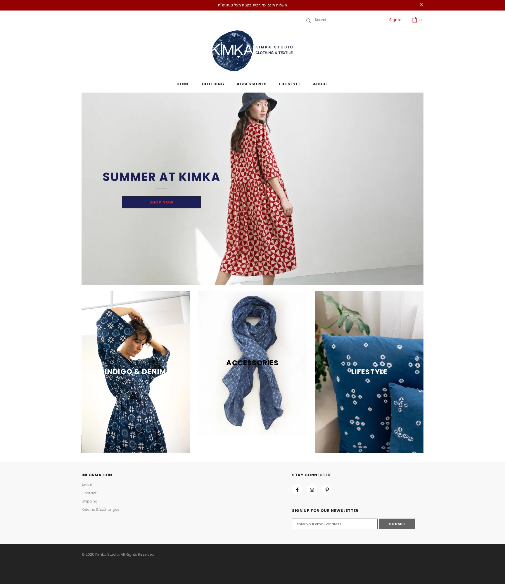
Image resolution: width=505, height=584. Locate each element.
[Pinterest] (327, 489)
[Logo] (252, 51)
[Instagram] (312, 489)
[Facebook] (297, 489)
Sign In (395, 19)
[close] (421, 5)
